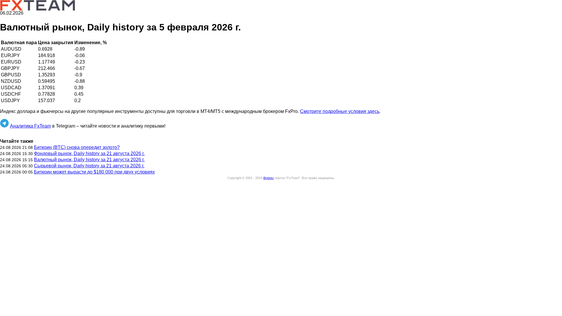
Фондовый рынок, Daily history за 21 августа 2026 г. (89, 153)
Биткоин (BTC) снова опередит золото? (77, 147)
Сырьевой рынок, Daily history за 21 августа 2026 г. (89, 165)
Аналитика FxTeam (30, 125)
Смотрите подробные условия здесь (339, 111)
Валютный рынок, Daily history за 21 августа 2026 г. (89, 159)
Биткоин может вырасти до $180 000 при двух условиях (94, 171)
